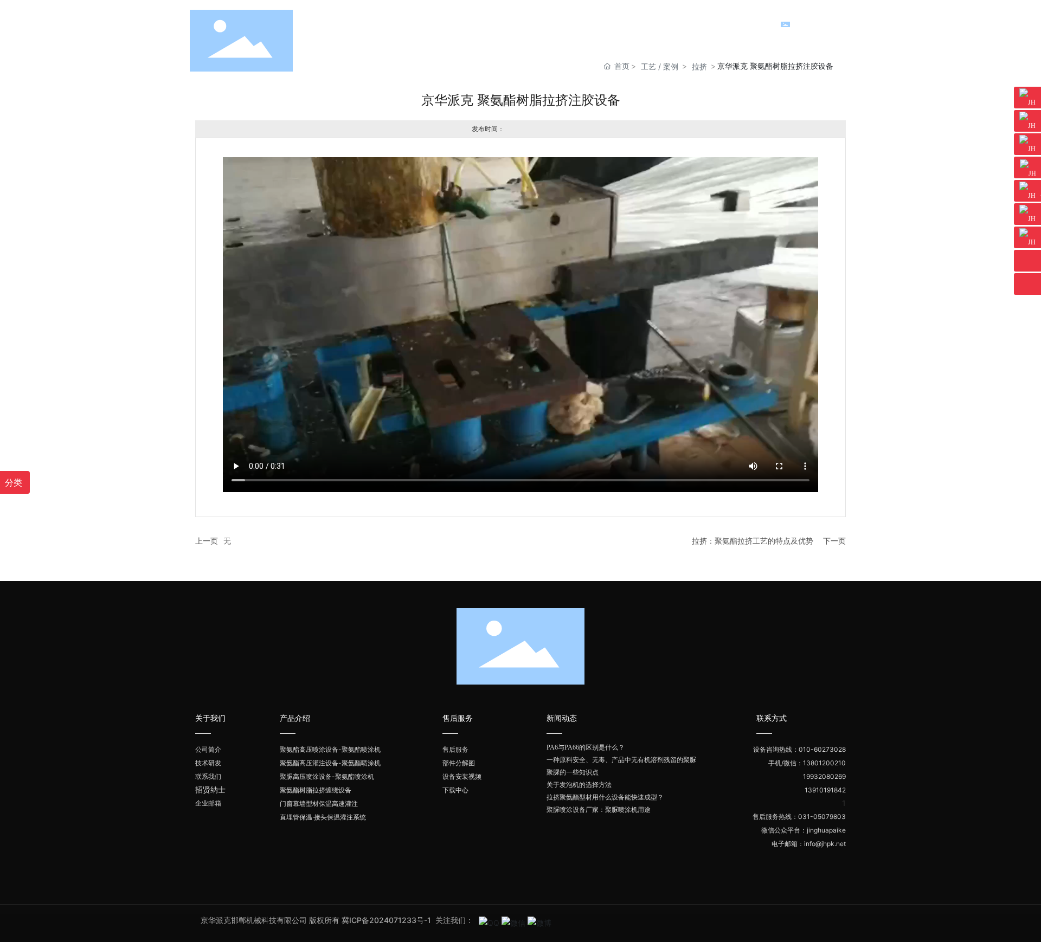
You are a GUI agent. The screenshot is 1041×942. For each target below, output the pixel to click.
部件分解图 (458, 763)
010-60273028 (822, 749)
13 (808, 790)
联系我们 (208, 776)
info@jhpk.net (825, 844)
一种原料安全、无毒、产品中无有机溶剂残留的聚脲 (621, 760)
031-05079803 (822, 816)
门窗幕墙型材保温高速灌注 (319, 803)
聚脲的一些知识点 (573, 772)
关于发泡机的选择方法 (579, 785)
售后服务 (455, 749)
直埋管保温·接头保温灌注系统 (323, 817)
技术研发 (208, 763)
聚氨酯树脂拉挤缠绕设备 (315, 790)
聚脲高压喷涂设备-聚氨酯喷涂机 (327, 776)
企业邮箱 (208, 803)
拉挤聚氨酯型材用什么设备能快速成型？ (605, 797)
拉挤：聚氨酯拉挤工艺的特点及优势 (752, 540)
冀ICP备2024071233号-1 (387, 920)
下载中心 (455, 790)
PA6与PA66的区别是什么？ (586, 747)
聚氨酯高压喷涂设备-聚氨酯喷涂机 (330, 749)
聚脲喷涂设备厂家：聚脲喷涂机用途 (599, 810)
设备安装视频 (461, 776)
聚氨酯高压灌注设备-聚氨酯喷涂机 (330, 763)
